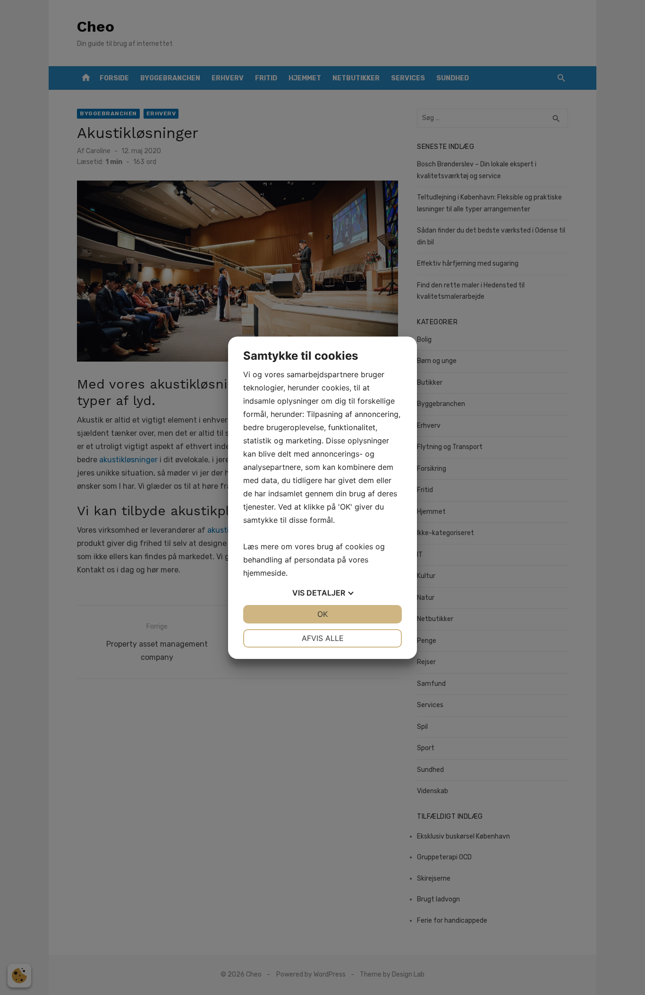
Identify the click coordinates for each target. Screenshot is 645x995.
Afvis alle (323, 638)
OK (322, 614)
